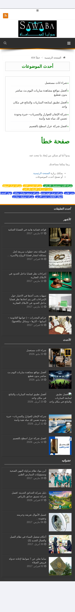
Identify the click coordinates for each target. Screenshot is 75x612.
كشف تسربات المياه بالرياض (37, 189)
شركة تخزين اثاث (32, 185)
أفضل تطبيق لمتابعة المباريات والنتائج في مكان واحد (40, 104)
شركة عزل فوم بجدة (51, 193)
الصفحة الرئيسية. (41, 173)
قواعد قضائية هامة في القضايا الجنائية (27, 229)
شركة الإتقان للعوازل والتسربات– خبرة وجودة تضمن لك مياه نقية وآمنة (40, 116)
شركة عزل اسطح (12, 185)
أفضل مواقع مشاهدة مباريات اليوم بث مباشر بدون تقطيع (41, 92)
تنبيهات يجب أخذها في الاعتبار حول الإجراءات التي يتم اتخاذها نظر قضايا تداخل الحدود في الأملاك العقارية (28, 299)
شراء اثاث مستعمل (56, 82)
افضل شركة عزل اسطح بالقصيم (48, 126)
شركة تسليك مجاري (23, 196)
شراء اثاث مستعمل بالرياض (58, 185)
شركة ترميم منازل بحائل (26, 193)
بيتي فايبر (69, 193)
